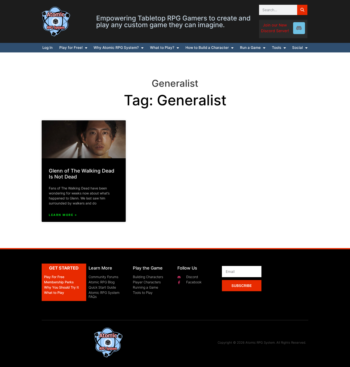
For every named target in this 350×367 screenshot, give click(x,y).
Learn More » (63, 215)
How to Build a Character (207, 47)
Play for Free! (71, 47)
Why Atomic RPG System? (116, 47)
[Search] (302, 10)
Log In (47, 47)
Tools (276, 47)
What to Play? (162, 47)
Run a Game (250, 47)
